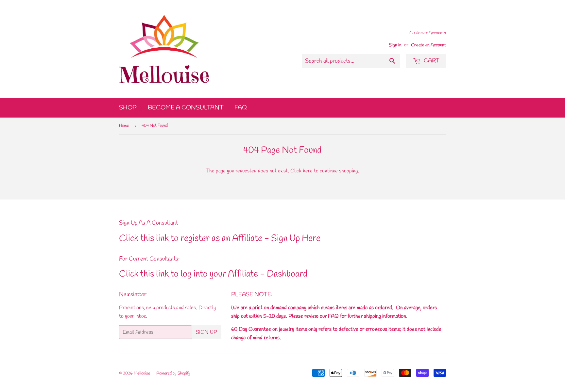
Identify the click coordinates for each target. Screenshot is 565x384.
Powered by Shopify (173, 373)
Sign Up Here (295, 238)
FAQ (240, 108)
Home (124, 125)
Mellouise (142, 373)
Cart (430, 61)
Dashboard (287, 274)
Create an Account (428, 45)
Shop (128, 108)
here (308, 171)
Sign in (395, 45)
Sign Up (206, 332)
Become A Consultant (185, 108)
